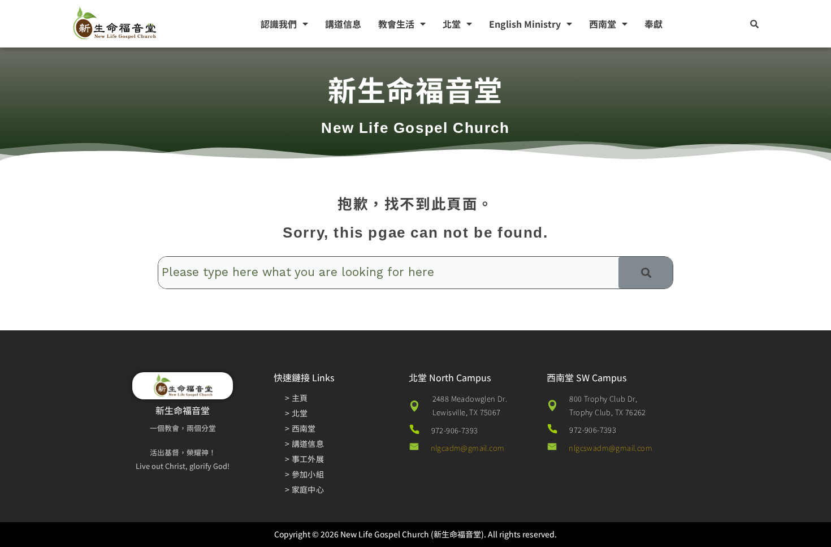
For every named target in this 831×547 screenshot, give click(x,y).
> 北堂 (296, 413)
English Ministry (525, 24)
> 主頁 (296, 397)
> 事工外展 (304, 458)
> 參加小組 (304, 474)
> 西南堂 (300, 428)
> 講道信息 (304, 443)
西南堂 (602, 24)
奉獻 (653, 24)
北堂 (452, 24)
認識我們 (279, 24)
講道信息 (343, 24)
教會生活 (396, 24)
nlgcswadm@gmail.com (610, 447)
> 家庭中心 (304, 489)
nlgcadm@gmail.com (468, 447)
